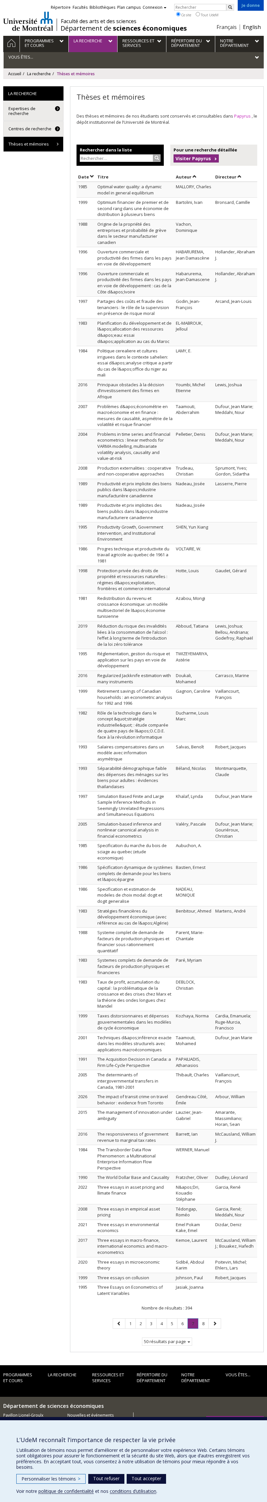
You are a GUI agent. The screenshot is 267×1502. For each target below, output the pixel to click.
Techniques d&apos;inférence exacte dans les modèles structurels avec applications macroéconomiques (134, 1044)
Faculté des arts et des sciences (98, 21)
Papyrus (243, 116)
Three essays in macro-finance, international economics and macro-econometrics (132, 1246)
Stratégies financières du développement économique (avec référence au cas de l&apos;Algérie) (132, 917)
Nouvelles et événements (90, 1415)
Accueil (14, 74)
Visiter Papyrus (193, 158)
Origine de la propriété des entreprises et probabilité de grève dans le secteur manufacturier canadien (131, 233)
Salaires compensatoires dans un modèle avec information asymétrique (130, 753)
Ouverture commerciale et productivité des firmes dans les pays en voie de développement (134, 258)
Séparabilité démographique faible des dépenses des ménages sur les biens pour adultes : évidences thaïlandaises (132, 777)
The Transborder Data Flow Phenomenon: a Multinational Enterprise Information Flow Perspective (126, 1159)
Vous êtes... (238, 1375)
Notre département (195, 1378)
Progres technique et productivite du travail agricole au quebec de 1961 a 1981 (133, 555)
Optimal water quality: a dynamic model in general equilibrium (129, 190)
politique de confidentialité (66, 1491)
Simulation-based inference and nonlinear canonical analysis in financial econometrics (129, 830)
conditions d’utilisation (133, 1491)
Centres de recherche (29, 129)
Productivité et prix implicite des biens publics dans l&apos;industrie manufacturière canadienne (134, 490)
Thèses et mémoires (28, 144)
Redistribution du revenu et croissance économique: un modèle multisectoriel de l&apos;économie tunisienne (132, 607)
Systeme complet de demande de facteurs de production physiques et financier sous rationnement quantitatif (133, 941)
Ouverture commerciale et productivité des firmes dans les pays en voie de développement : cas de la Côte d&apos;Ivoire (134, 283)
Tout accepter (146, 1478)
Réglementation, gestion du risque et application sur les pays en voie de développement (133, 660)
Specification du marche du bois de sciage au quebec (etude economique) (132, 851)
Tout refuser (106, 1478)
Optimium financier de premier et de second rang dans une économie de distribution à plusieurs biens (133, 208)
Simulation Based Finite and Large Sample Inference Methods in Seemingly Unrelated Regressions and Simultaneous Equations (130, 805)
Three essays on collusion (123, 1278)
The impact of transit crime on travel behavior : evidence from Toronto (132, 1100)
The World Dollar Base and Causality (133, 1177)
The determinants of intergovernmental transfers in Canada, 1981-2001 (127, 1081)
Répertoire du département (152, 1378)
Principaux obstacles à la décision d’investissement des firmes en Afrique (130, 391)
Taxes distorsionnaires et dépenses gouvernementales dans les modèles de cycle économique (134, 1022)
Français (227, 27)
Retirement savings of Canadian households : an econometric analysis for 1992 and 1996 (134, 697)
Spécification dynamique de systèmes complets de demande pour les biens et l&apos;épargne (135, 873)
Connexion (152, 7)
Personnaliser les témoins (50, 1479)
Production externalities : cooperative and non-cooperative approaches (134, 471)
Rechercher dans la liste (106, 150)
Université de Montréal (28, 21)
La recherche (39, 74)
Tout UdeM (209, 14)
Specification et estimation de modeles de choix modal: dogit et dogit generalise (129, 895)
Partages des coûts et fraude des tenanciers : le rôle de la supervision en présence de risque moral (133, 307)
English (252, 27)
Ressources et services (108, 1378)
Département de (124, 28)
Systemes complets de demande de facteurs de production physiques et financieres (133, 966)
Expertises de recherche (21, 111)
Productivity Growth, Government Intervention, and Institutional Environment (130, 533)
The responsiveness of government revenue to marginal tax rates (132, 1137)
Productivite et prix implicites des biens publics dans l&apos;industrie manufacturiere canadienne (132, 511)
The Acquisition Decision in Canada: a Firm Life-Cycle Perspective (134, 1062)
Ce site (185, 14)
